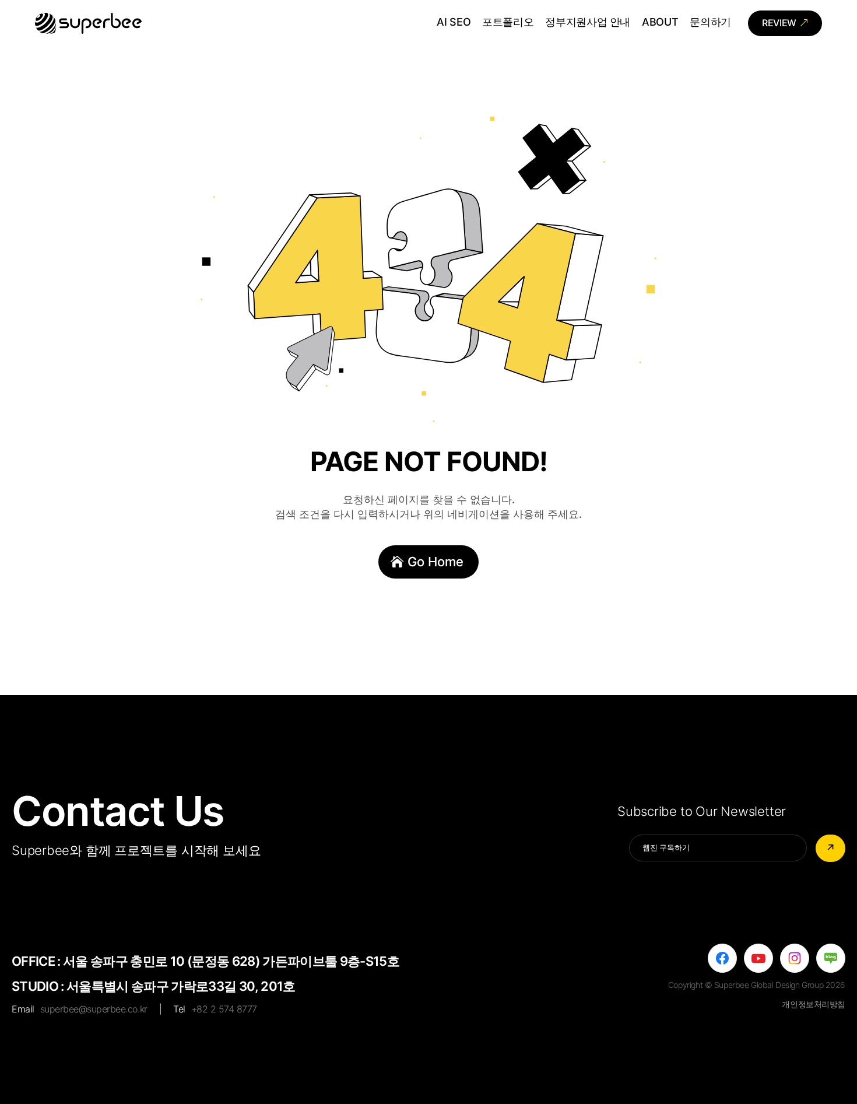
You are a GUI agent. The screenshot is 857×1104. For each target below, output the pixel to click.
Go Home (435, 561)
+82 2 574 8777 (224, 1009)
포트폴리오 (507, 23)
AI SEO (453, 23)
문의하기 (710, 23)
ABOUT (660, 23)
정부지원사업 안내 (587, 23)
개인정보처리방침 (813, 1004)
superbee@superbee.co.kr (93, 1009)
